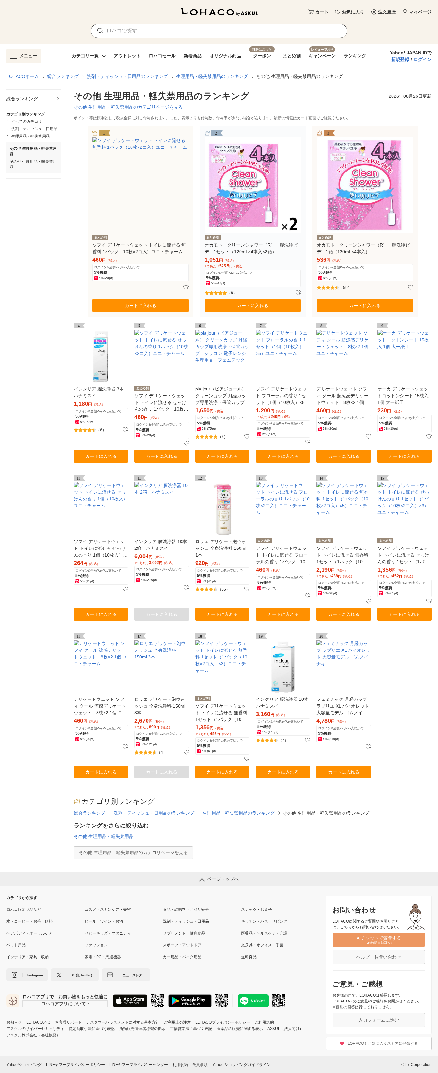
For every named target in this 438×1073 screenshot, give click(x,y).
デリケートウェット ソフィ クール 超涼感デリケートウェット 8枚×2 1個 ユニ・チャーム (343, 396)
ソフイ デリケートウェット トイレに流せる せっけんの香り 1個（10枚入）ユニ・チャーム (101, 548)
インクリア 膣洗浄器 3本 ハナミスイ (99, 392)
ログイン (423, 59)
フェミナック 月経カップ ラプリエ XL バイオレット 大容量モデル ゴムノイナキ (342, 706)
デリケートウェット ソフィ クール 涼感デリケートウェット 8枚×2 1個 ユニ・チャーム (100, 706)
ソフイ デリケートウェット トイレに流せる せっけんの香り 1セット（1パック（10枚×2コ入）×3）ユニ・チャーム (403, 555)
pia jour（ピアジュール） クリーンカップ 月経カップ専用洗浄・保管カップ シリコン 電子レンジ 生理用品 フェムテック (222, 396)
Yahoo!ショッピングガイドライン (241, 1065)
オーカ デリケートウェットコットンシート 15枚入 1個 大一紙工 (403, 395)
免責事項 (200, 1065)
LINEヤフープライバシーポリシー (75, 1065)
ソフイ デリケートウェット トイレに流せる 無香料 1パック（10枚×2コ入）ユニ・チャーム (139, 248)
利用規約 (180, 1065)
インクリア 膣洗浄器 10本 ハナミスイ (282, 702)
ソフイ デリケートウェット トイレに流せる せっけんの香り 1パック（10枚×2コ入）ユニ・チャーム (160, 403)
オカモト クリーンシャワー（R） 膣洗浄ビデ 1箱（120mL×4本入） (363, 248)
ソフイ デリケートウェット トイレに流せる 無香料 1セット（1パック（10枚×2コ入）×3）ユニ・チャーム (221, 713)
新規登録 (400, 59)
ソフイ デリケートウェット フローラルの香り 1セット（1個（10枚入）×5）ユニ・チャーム (282, 396)
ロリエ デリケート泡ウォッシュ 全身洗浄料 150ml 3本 (159, 706)
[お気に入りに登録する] (186, 287)
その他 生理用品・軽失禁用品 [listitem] (33, 164)
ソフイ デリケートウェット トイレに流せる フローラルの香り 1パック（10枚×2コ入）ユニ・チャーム (283, 555)
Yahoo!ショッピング (24, 1065)
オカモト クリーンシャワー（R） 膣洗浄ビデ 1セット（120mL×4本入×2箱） (251, 248)
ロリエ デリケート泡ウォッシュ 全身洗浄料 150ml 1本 (220, 548)
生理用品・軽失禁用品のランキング (212, 76)
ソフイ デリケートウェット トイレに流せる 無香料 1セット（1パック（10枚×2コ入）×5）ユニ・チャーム (342, 555)
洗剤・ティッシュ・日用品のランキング (127, 76)
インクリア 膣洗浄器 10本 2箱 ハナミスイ (160, 545)
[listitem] (33, 99)
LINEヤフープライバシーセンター (138, 1065)
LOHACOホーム (22, 76)
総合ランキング (63, 76)
